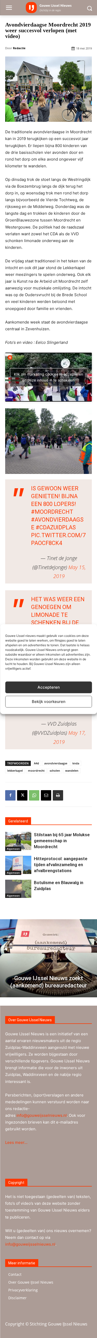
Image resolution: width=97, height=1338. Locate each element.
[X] (22, 795)
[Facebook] (10, 795)
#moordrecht (52, 512)
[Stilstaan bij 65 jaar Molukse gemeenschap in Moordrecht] (18, 841)
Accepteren (49, 687)
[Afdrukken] (58, 795)
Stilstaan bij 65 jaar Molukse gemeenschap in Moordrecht (62, 840)
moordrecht (36, 770)
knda (75, 763)
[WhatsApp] (34, 795)
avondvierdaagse (55, 763)
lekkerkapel (15, 770)
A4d (36, 763)
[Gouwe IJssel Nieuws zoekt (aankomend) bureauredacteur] (48, 958)
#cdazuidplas (56, 527)
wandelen (71, 770)
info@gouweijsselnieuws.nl (42, 1115)
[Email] (46, 795)
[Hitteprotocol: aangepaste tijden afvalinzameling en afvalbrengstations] (18, 865)
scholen (55, 770)
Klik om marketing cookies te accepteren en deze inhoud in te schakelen (48, 377)
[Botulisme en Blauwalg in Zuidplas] (18, 889)
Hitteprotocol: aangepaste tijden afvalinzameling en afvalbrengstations (60, 864)
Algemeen (13, 849)
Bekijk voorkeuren (48, 701)
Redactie (19, 48)
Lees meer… (16, 1142)
